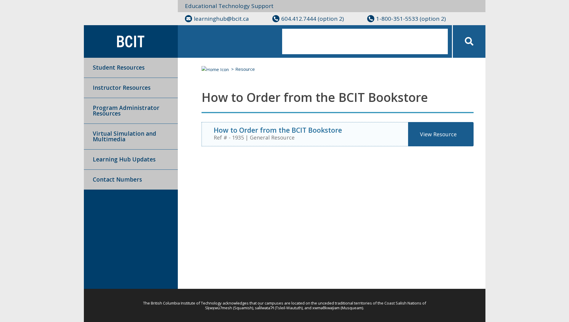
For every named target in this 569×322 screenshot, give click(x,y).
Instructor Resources (122, 88)
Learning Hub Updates (124, 159)
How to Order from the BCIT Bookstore (278, 130)
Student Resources (119, 67)
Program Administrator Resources (126, 110)
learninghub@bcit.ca (221, 19)
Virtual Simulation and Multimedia (124, 136)
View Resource (438, 134)
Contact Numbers (117, 179)
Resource (245, 69)
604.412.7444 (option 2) (312, 19)
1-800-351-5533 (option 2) (411, 19)
